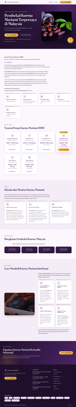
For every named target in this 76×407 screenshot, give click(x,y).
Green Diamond (52, 331)
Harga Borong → (12, 149)
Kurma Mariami (8, 62)
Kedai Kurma (56, 381)
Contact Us (55, 388)
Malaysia (53, 397)
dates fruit (67, 397)
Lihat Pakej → (29, 171)
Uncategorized (57, 372)
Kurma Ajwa (56, 378)
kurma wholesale (15, 400)
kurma (55, 374)
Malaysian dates (46, 397)
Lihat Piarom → (12, 171)
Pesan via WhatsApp (65, 2)
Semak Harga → (29, 149)
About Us (51, 2)
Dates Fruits (38, 397)
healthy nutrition (57, 383)
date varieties (16, 397)
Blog (56, 2)
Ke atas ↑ (70, 405)
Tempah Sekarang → (63, 149)
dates (6, 397)
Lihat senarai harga (25, 35)
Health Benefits (60, 397)
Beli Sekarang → (46, 149)
